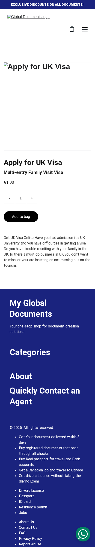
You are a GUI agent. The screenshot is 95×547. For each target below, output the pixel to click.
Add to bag (21, 216)
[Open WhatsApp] (83, 534)
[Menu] (85, 29)
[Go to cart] (72, 29)
